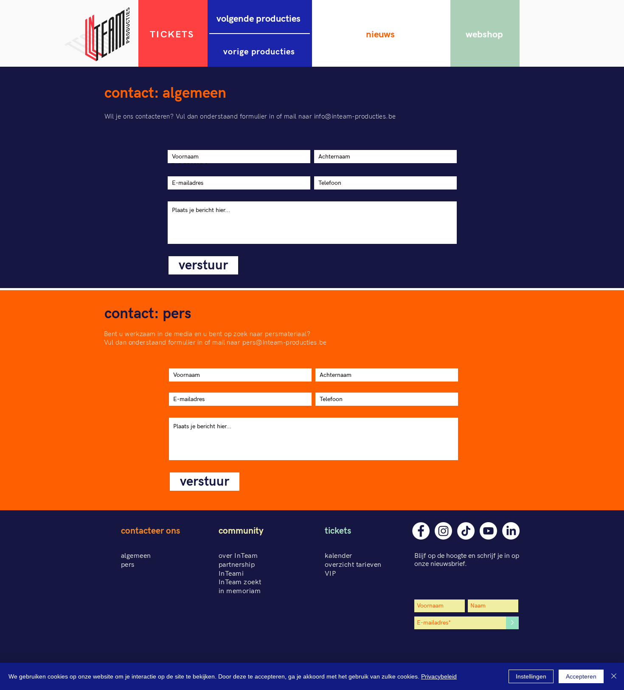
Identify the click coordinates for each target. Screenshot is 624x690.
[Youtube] (488, 531)
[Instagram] (443, 531)
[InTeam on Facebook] (421, 531)
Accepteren (581, 676)
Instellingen (531, 676)
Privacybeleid (439, 676)
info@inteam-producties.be (355, 116)
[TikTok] (466, 531)
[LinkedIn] (511, 531)
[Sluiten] (614, 676)
